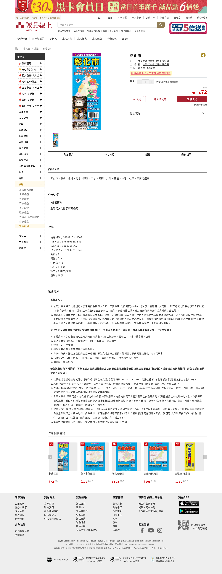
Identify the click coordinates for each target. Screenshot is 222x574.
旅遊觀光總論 (26, 189)
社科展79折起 (93, 30)
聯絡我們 (49, 507)
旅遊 (36, 48)
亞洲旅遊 (24, 203)
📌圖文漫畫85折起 (29, 75)
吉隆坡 (116, 530)
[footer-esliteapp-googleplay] (188, 510)
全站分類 (22, 38)
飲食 (21, 172)
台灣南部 (117, 511)
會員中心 (136, 17)
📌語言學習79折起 (29, 87)
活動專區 (112, 38)
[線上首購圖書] (188, 28)
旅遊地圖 (47, 48)
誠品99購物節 (64, 30)
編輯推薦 (23, 111)
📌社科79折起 (26, 93)
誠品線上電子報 (146, 503)
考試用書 (23, 141)
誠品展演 (81, 518)
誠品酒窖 (81, 526)
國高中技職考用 (27, 166)
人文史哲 (23, 117)
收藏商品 (164, 17)
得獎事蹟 (19, 518)
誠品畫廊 (97, 38)
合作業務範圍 (22, 530)
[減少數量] (139, 81)
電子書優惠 (126, 30)
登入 (100, 17)
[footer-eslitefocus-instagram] (159, 530)
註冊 (110, 17)
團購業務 (19, 534)
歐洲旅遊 (24, 212)
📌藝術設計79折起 (29, 105)
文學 (21, 123)
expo (125, 38)
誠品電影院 (82, 510)
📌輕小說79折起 (28, 81)
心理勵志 (23, 129)
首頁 (17, 48)
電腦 (21, 178)
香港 (115, 518)
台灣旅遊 (24, 198)
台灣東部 (117, 514)
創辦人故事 (21, 507)
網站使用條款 (51, 511)
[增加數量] (151, 81)
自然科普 (23, 154)
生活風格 (23, 242)
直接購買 (192, 99)
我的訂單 (150, 17)
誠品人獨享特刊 (146, 507)
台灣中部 (117, 507)
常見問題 (49, 503)
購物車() (202, 17)
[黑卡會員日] (111, 6)
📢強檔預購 (25, 63)
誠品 (81, 507)
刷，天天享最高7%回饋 (151, 73)
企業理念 (19, 503)
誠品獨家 (82, 38)
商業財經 (23, 135)
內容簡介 (69, 154)
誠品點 (189, 17)
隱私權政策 (50, 514)
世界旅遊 (24, 194)
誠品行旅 (81, 522)
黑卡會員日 (79, 30)
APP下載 (122, 17)
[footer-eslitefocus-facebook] (142, 530)
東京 (115, 526)
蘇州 (115, 522)
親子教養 (23, 148)
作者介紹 (110, 154)
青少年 (22, 235)
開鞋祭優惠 (140, 30)
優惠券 (177, 17)
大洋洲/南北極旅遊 (29, 216)
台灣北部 (117, 503)
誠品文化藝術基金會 (87, 529)
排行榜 (53, 38)
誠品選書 (67, 38)
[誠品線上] (34, 27)
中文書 (26, 48)
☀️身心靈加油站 (27, 69)
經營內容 (19, 511)
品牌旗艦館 (38, 38)
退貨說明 (186, 154)
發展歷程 (19, 514)
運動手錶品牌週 (110, 30)
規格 (148, 154)
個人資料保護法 (52, 518)
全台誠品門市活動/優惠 (150, 511)
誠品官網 (81, 503)
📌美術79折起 (26, 99)
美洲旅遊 (24, 207)
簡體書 (22, 248)
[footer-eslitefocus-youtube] (150, 530)
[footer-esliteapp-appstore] (188, 503)
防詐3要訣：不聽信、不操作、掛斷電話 (40, 17)
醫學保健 (23, 160)
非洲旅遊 (24, 221)
